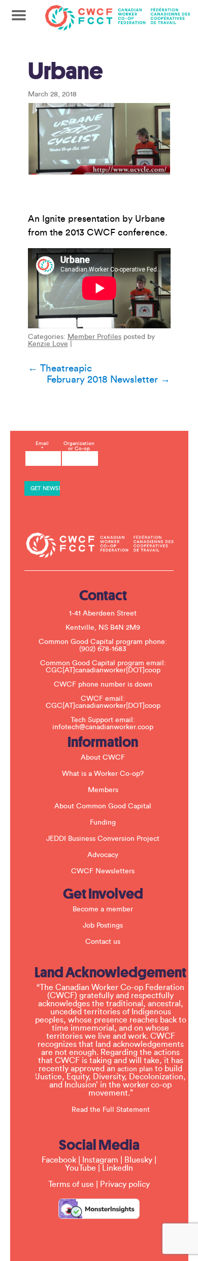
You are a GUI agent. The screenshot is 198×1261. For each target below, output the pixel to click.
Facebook (59, 1160)
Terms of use (71, 1184)
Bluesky (138, 1160)
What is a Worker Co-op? (103, 773)
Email (42, 446)
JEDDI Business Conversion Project (102, 838)
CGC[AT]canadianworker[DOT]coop (103, 670)
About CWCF (103, 757)
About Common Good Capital (102, 806)
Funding (103, 822)
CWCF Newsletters (103, 871)
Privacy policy (125, 1184)
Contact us (102, 941)
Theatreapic (60, 368)
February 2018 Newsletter (108, 379)
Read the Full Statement (111, 1109)
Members (103, 790)
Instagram (100, 1160)
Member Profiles (94, 336)
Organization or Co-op (78, 446)
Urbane (65, 71)
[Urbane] (99, 139)
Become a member (103, 909)
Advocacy (102, 855)
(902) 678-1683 (102, 649)
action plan (135, 1069)
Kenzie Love (48, 344)
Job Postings (103, 925)
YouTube (80, 1168)
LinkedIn (117, 1168)
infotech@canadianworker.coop (102, 727)
